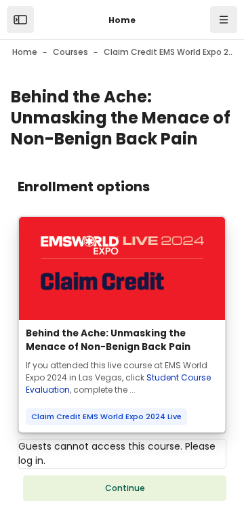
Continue (125, 488)
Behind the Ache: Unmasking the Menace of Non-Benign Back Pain (108, 340)
